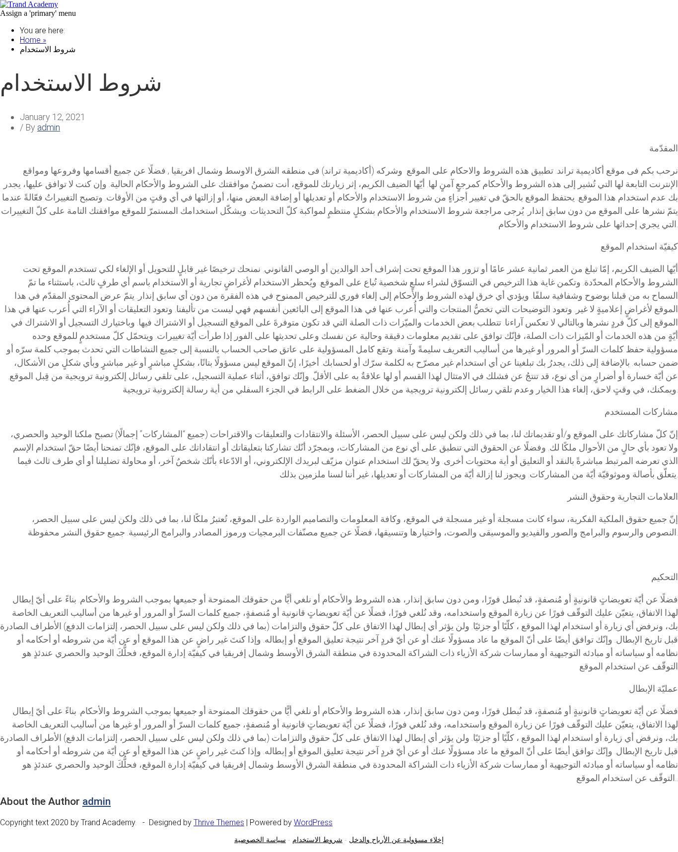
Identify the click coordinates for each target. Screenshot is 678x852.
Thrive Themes (219, 822)
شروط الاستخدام (317, 840)
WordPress (313, 822)
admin (48, 127)
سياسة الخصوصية (260, 840)
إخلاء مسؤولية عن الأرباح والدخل (396, 840)
